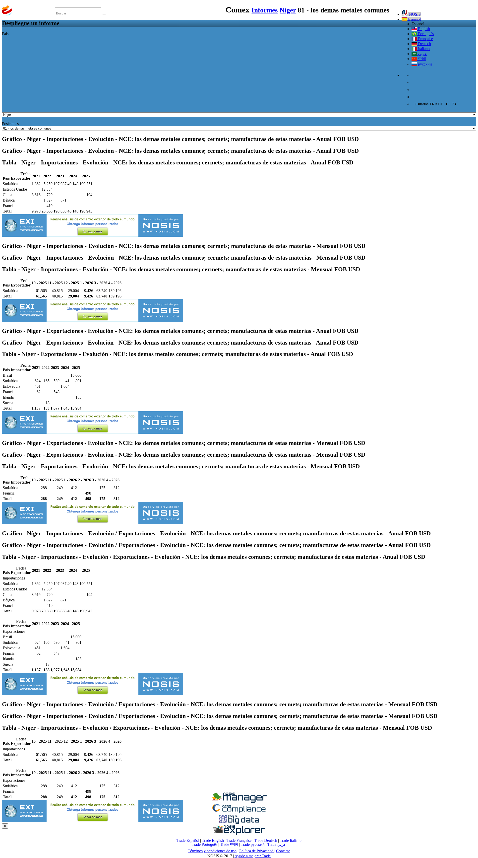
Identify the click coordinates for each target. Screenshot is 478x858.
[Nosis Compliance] (239, 812)
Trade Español (188, 840)
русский (424, 64)
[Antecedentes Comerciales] (239, 801)
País (5, 34)
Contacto (283, 851)
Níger (288, 10)
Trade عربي (276, 844)
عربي (422, 54)
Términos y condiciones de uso (212, 851)
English (423, 29)
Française (425, 39)
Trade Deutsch (265, 840)
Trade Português (204, 844)
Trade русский (253, 844)
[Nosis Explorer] (239, 834)
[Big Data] (239, 823)
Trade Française (239, 840)
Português (425, 34)
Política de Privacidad (256, 851)
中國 (421, 59)
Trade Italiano (290, 840)
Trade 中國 (229, 844)
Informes (264, 10)
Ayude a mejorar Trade (253, 856)
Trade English (213, 840)
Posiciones (10, 124)
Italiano (423, 49)
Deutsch (424, 44)
